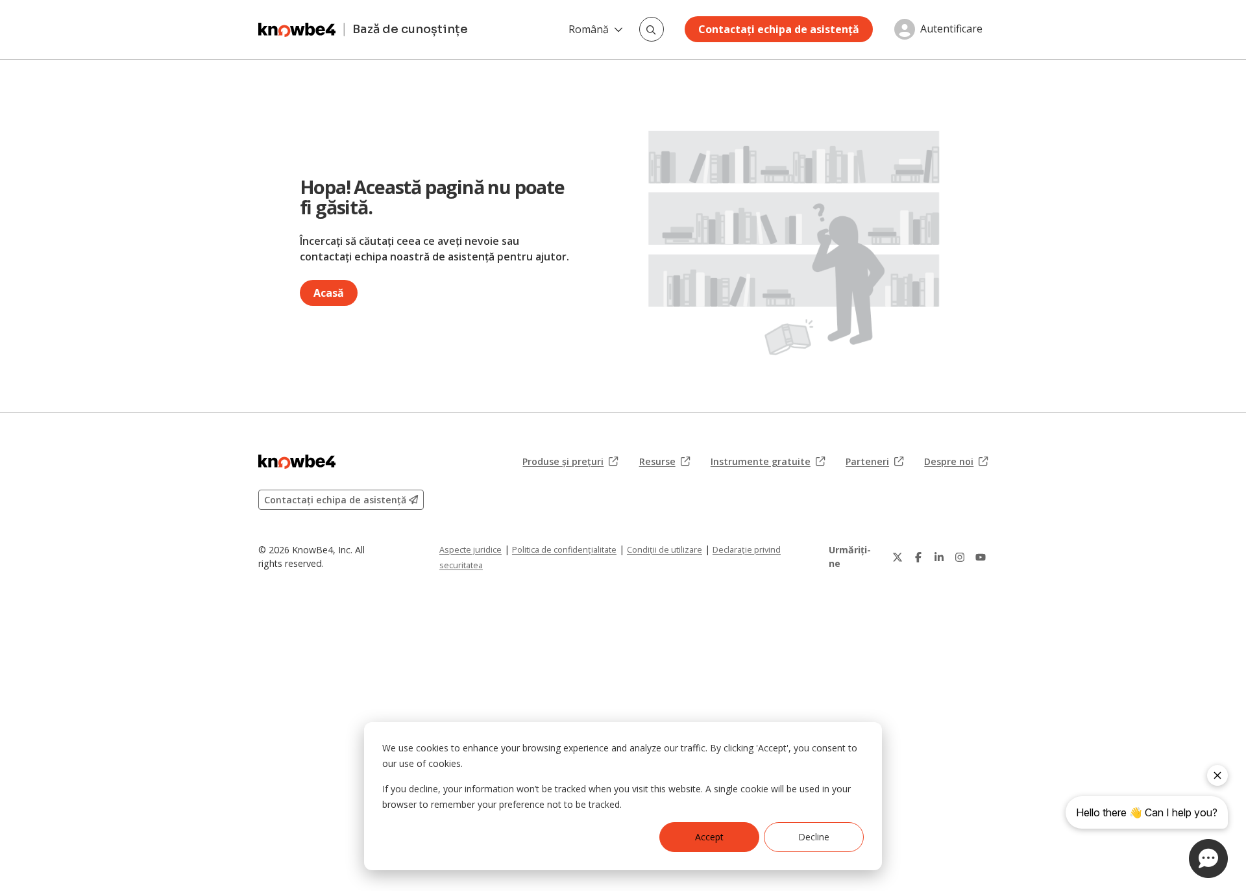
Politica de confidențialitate (564, 549)
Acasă (328, 293)
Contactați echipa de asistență (778, 29)
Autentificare (951, 29)
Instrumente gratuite (768, 461)
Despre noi (956, 461)
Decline (813, 837)
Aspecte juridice (470, 549)
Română (588, 29)
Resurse (664, 461)
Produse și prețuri (570, 461)
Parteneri (874, 461)
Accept (709, 837)
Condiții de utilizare (664, 549)
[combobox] (651, 29)
